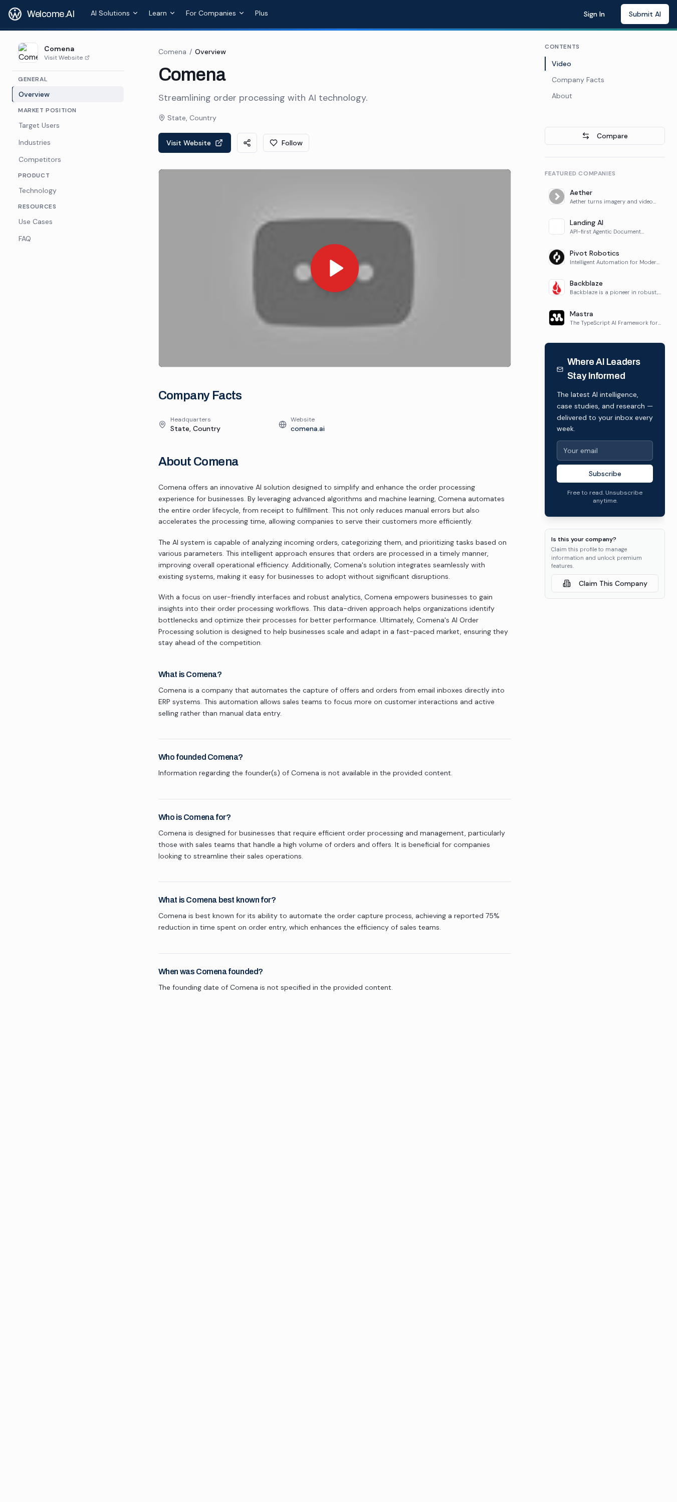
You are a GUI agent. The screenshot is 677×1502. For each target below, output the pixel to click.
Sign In (594, 14)
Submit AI (645, 14)
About (562, 95)
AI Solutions (110, 13)
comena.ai (308, 428)
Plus (261, 13)
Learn (158, 13)
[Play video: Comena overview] (335, 268)
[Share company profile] (247, 143)
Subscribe (605, 474)
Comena (172, 51)
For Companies (211, 13)
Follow (292, 142)
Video (561, 63)
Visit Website (63, 58)
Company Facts (578, 79)
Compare (612, 135)
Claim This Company (613, 583)
